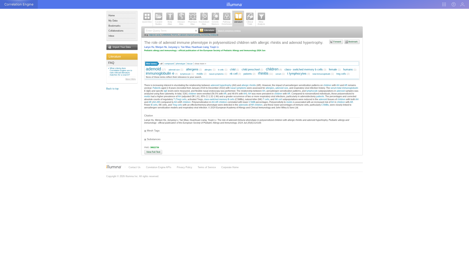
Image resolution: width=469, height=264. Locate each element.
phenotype (180, 64)
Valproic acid (154, 35)
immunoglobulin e (160, 73)
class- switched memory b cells (304, 69)
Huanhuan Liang (200, 47)
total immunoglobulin (321, 74)
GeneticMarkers (215, 23)
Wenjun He (161, 47)
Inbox (111, 35)
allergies (208, 70)
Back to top (112, 88)
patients (247, 73)
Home (111, 15)
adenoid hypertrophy (221, 85)
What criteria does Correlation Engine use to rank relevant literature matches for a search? (121, 71)
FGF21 (175, 35)
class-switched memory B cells (219, 99)
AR (345, 85)
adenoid (153, 69)
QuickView (147, 22)
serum (278, 74)
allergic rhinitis (248, 85)
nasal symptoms (216, 74)
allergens (192, 69)
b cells (221, 70)
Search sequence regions (229, 31)
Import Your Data (122, 47)
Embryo (214, 35)
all (161, 64)
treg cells (341, 73)
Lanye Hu (149, 47)
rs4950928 (166, 35)
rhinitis (263, 73)
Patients (157, 88)
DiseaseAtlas (181, 23)
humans (348, 69)
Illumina (113, 166)
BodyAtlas (170, 23)
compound (169, 64)
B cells (154, 105)
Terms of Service (207, 167)
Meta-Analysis (261, 23)
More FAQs (130, 79)
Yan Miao (186, 47)
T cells (266, 99)
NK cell (278, 99)
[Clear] (196, 30)
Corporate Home (230, 167)
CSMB (252, 102)
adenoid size (174, 70)
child (232, 69)
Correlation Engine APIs (158, 167)
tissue (190, 64)
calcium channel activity (189, 35)
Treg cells (177, 105)
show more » (200, 64)
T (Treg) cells (180, 99)
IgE (165, 91)
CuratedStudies (158, 23)
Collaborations (115, 30)
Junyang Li (174, 47)
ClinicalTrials (250, 23)
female (333, 69)
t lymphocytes (296, 73)
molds (200, 73)
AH (337, 85)
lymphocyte (185, 74)
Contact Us (135, 167)
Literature (115, 56)
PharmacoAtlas (192, 23)
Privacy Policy (184, 167)
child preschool (251, 69)
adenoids (243, 105)
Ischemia (205, 35)
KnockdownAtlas (204, 23)
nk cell (233, 73)
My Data (112, 20)
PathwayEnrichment (227, 23)
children (272, 69)
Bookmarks (114, 25)
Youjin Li (214, 47)
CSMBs (325, 105)
